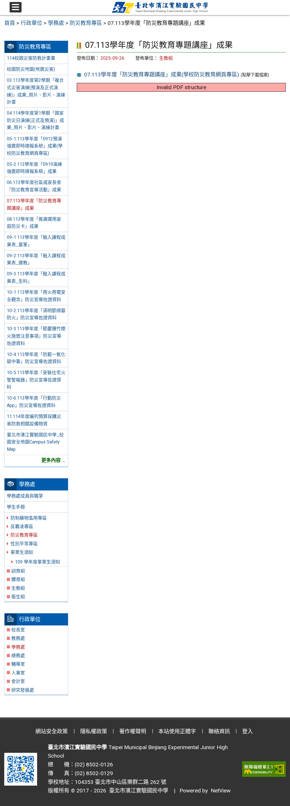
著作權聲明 (132, 731)
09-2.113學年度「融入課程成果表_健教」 (36, 259)
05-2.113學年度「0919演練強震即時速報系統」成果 (34, 168)
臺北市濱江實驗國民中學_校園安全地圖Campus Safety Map (35, 442)
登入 (247, 731)
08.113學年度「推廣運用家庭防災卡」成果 (34, 222)
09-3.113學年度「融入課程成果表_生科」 (36, 277)
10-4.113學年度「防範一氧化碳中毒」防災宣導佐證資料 (36, 358)
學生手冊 (16, 507)
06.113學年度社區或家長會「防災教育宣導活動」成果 (34, 186)
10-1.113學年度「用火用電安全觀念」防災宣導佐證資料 (36, 296)
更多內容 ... (53, 460)
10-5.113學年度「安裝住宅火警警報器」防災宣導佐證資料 (36, 380)
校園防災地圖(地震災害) (31, 69)
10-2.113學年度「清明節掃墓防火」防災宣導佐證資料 (36, 314)
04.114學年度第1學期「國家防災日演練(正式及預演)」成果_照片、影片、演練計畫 (35, 120)
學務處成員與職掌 (25, 496)
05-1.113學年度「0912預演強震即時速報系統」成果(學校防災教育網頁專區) (35, 146)
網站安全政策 (51, 731)
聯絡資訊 (219, 731)
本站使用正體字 (177, 731)
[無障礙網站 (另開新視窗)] (264, 769)
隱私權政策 (93, 731)
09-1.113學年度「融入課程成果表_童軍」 (36, 241)
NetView (221, 790)
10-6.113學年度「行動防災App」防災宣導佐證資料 (34, 401)
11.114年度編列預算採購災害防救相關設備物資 (34, 420)
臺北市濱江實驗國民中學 (137, 790)
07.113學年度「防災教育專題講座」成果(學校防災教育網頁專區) (161, 74)
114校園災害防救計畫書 (31, 58)
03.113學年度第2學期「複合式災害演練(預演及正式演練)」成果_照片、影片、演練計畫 (36, 91)
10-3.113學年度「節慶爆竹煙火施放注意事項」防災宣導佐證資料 (36, 336)
